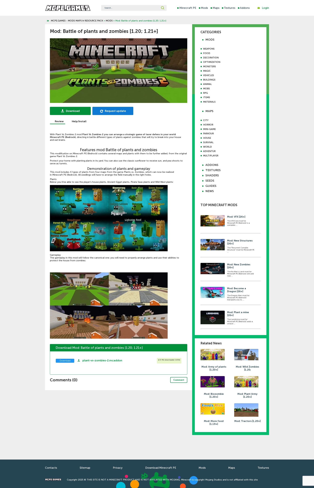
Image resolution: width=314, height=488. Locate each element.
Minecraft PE (186, 7)
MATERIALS (209, 101)
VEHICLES (208, 75)
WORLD (207, 146)
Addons (244, 7)
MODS (109, 20)
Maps (214, 7)
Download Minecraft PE (160, 467)
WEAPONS (209, 48)
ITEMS (206, 97)
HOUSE (207, 138)
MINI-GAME (209, 129)
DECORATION (211, 57)
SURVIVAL (208, 142)
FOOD (206, 53)
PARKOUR (208, 133)
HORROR (208, 124)
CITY (206, 120)
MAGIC (207, 71)
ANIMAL (207, 84)
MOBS (206, 88)
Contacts (51, 467)
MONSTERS (209, 66)
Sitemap (85, 467)
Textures (228, 7)
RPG (205, 93)
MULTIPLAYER (210, 155)
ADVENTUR (209, 151)
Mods (203, 7)
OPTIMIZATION (211, 62)
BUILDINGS (209, 79)
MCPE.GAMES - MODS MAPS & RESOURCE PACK (77, 20)
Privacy (117, 467)
